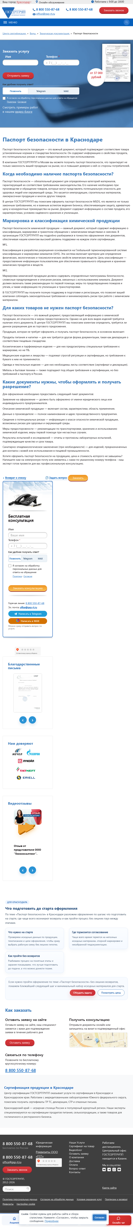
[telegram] (109, 1169)
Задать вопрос (58, 477)
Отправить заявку (18, 75)
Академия (14, 1222)
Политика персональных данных (20, 1199)
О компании (76, 1157)
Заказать (78, 478)
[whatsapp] (114, 1169)
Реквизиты (8, 1203)
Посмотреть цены (111, 992)
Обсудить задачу (82, 992)
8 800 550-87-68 (47, 9)
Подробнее (52, 1221)
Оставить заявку (20, 1042)
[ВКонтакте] (104, 1169)
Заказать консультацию (28, 588)
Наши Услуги (77, 1142)
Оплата (73, 1164)
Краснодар (23, 2)
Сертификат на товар (81, 1146)
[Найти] (27, 1188)
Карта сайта (109, 1187)
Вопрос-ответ (77, 1168)
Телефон (53, 57)
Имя (8, 57)
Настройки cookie (26, 1203)
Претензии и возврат (116, 1199)
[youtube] (119, 1169)
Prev (23, 720)
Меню (13, 22)
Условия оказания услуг (89, 1199)
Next (32, 720)
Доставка (74, 1161)
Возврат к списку (15, 477)
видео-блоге (23, 112)
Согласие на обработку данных (57, 1199)
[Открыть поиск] (127, 22)
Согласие (22, 101)
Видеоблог (75, 1150)
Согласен (99, 1217)
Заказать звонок (114, 10)
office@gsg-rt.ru (45, 13)
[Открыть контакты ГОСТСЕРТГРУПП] (98, 1040)
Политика (11, 101)
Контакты (74, 1172)
